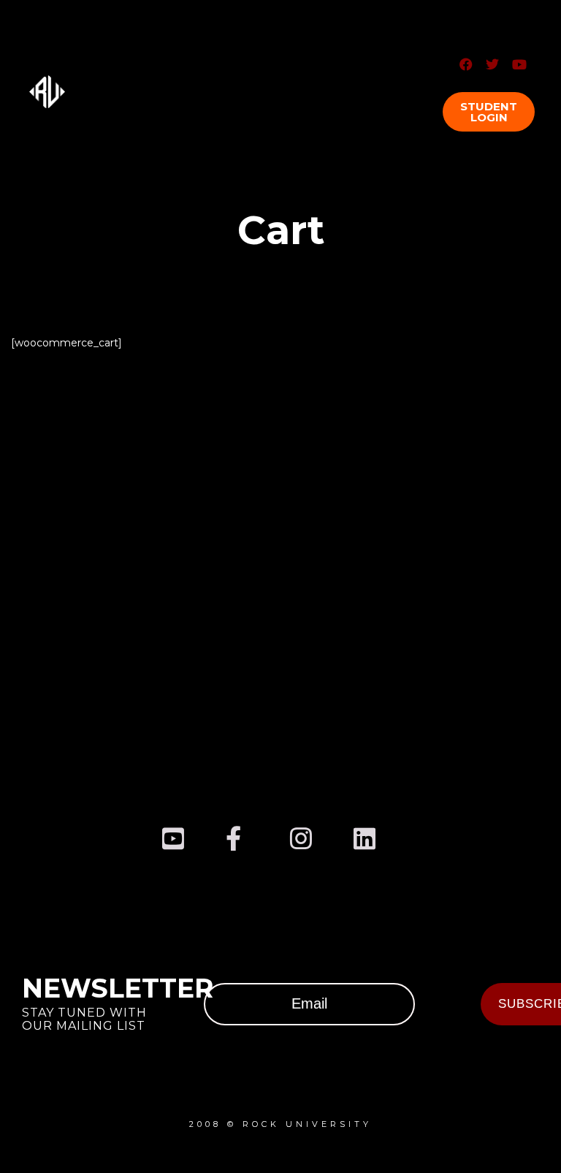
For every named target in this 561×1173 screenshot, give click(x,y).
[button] (489, 112)
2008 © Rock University (280, 1124)
